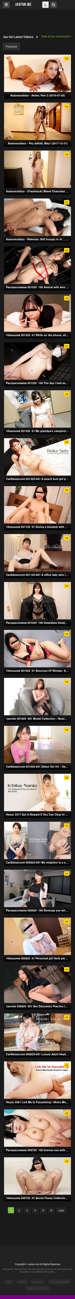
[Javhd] (23, 4)
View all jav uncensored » (56, 36)
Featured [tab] (11, 46)
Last (61, 1210)
